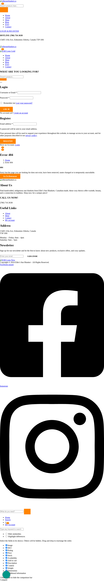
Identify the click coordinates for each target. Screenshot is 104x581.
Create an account (21, 113)
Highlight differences (16, 536)
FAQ (7, 24)
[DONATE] (6, 574)
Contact (8, 27)
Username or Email (8, 92)
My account (10, 220)
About (7, 18)
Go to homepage (10, 176)
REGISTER (7, 141)
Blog (7, 22)
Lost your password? (24, 103)
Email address (6, 124)
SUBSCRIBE (32, 256)
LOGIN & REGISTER (9, 31)
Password (4, 98)
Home (7, 15)
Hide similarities (14, 534)
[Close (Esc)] (1, 82)
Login (17, 145)
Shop (7, 20)
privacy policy (31, 135)
